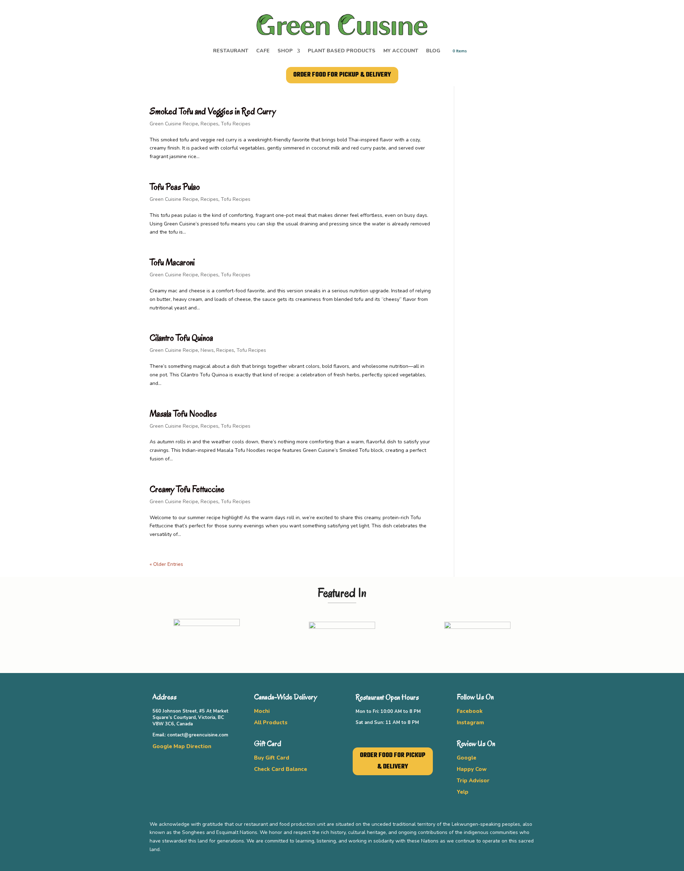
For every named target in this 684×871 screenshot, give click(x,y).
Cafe (263, 51)
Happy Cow (472, 769)
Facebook (470, 711)
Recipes (209, 123)
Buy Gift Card (271, 757)
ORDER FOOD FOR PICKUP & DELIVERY (342, 75)
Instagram (470, 722)
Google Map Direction (181, 746)
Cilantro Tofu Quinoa (181, 338)
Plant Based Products (341, 51)
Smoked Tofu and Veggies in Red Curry (213, 111)
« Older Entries (166, 564)
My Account (400, 51)
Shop (285, 51)
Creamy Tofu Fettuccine (187, 489)
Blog (433, 51)
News (207, 350)
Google (466, 757)
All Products (270, 722)
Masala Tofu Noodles (183, 413)
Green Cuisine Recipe (174, 123)
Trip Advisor (473, 780)
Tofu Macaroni (172, 262)
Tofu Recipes (235, 123)
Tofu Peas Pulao (175, 187)
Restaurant (230, 51)
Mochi (262, 711)
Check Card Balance (280, 769)
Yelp (462, 792)
